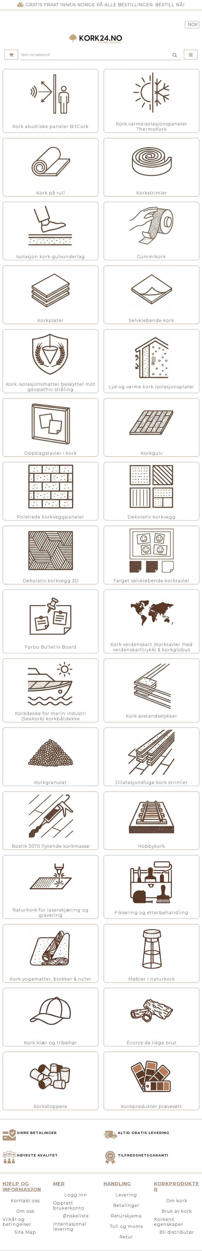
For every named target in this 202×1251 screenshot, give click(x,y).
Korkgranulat (50, 782)
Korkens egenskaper (168, 1222)
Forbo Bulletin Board (51, 647)
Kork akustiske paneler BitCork (50, 126)
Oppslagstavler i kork (50, 453)
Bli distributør (176, 1232)
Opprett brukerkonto (68, 1206)
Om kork (176, 1200)
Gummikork (151, 256)
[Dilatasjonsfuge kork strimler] (151, 752)
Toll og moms (126, 1226)
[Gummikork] (151, 226)
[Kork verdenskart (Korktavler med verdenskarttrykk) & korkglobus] (151, 614)
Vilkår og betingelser (17, 1222)
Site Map (25, 1232)
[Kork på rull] (50, 162)
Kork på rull (50, 192)
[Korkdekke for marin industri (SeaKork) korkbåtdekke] (50, 683)
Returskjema (126, 1215)
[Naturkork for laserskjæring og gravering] (50, 879)
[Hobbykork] (151, 816)
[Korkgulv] (151, 423)
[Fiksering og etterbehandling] (151, 882)
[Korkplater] (50, 290)
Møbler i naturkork (151, 979)
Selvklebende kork (151, 320)
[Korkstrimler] (151, 162)
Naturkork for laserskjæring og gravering (50, 913)
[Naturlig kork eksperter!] (101, 39)
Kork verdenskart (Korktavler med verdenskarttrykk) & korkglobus (151, 647)
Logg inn (75, 1194)
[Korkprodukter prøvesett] (151, 1076)
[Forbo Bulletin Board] (50, 616)
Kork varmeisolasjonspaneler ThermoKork (151, 126)
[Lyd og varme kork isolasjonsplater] (151, 356)
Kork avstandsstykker (151, 716)
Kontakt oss (25, 1200)
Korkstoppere (50, 1106)
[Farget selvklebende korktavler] (151, 550)
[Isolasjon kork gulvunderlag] (50, 226)
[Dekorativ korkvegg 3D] (50, 550)
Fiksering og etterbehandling (151, 912)
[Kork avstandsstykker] (151, 685)
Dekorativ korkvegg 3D (51, 580)
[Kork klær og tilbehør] (50, 1012)
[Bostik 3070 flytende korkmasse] (50, 816)
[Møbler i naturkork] (151, 948)
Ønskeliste (76, 1215)
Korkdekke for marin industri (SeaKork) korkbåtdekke (50, 716)
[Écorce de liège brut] (151, 1012)
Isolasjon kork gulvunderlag (50, 256)
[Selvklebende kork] (151, 290)
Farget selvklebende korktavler (151, 580)
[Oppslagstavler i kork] (50, 423)
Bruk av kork (176, 1211)
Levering (126, 1194)
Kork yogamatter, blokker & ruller (51, 979)
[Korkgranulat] (50, 752)
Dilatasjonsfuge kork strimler (151, 782)
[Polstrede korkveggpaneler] (50, 486)
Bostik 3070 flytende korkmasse (50, 846)
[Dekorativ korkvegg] (151, 486)
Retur (126, 1236)
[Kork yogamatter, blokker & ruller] (50, 948)
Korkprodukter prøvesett (151, 1106)
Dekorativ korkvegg (152, 517)
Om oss (25, 1211)
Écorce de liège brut (151, 1042)
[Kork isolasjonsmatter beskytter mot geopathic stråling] (50, 354)
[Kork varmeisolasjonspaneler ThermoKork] (151, 93)
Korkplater (50, 320)
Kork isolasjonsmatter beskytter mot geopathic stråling (50, 387)
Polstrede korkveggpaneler (50, 517)
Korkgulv (152, 453)
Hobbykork (151, 846)
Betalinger (126, 1205)
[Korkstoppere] (50, 1076)
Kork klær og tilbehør (50, 1042)
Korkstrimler (151, 192)
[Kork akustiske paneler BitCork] (50, 96)
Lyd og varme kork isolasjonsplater (151, 386)
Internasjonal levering (70, 1227)
